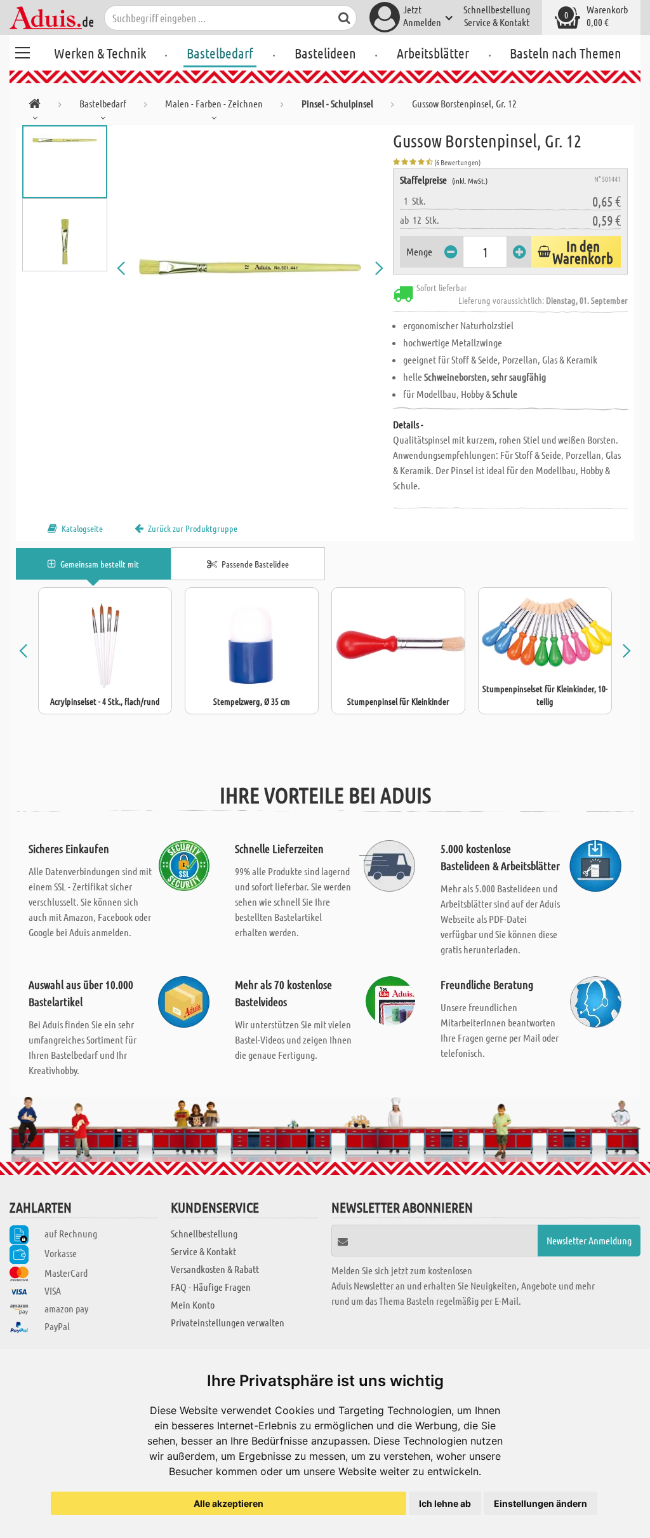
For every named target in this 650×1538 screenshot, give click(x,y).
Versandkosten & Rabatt (215, 1269)
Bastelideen (325, 52)
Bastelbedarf (220, 52)
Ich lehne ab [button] (445, 1503)
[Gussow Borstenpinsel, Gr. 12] (250, 268)
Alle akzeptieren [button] (228, 1503)
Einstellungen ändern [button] (540, 1503)
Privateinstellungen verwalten (227, 1322)
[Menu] (22, 51)
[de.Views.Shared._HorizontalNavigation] (34, 106)
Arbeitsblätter (433, 52)
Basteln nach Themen (565, 52)
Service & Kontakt (496, 22)
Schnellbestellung (496, 9)
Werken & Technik (100, 52)
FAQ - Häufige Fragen (211, 1287)
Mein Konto (193, 1304)
